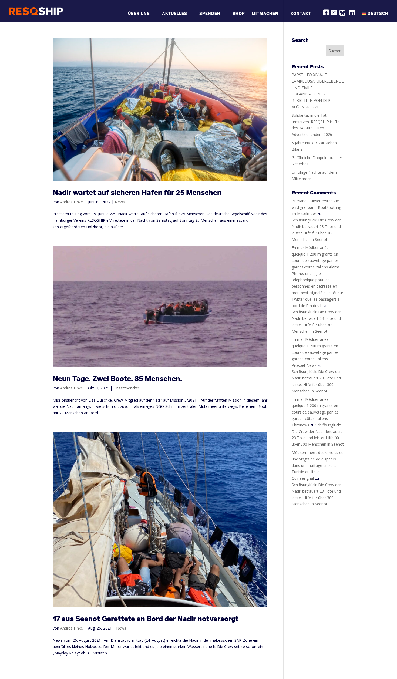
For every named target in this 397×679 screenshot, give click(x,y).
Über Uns (139, 14)
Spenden (209, 14)
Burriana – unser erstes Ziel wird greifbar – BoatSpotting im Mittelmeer (316, 207)
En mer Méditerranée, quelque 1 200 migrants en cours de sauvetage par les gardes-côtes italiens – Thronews (315, 412)
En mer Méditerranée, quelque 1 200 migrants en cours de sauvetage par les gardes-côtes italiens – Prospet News (315, 352)
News (120, 201)
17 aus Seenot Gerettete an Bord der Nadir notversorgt (146, 618)
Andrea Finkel (72, 201)
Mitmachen (265, 14)
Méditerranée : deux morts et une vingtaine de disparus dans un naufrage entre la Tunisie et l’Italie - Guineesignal (317, 465)
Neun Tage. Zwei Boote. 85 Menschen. (117, 378)
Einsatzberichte (126, 388)
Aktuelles (174, 14)
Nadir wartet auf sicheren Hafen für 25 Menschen (137, 192)
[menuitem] (375, 16)
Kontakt (301, 14)
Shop (239, 14)
